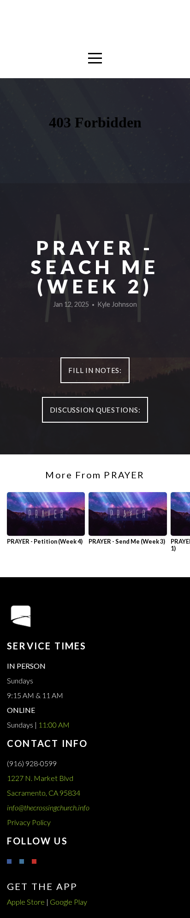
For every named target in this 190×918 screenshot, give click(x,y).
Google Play (68, 901)
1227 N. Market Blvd (41, 778)
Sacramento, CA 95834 (44, 792)
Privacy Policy (29, 822)
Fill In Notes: (95, 370)
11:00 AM (54, 724)
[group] (46, 522)
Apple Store (26, 901)
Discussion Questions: (95, 410)
